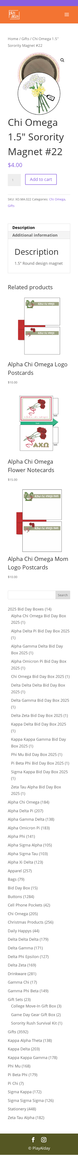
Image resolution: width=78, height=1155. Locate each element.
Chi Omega (57, 199)
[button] (62, 60)
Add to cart (41, 179)
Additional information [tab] (35, 235)
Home (13, 38)
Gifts (25, 38)
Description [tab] (23, 227)
